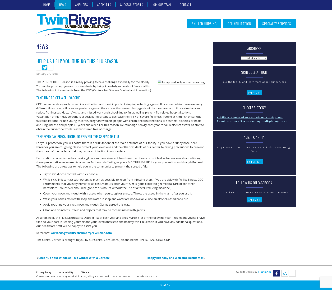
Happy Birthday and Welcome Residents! (175, 258)
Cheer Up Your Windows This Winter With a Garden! (74, 258)
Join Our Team (161, 4)
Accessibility (66, 272)
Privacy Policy (44, 272)
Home (46, 4)
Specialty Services (276, 23)
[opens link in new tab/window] (39, 67)
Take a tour (254, 92)
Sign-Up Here (254, 161)
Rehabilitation (239, 23)
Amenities (81, 4)
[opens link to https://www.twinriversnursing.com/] (77, 25)
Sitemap (85, 272)
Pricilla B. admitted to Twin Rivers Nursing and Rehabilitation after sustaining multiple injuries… (252, 119)
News (62, 4)
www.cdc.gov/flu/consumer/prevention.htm (81, 233)
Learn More (254, 199)
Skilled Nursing (204, 23)
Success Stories (131, 4)
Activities (104, 4)
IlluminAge (264, 271)
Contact (185, 4)
